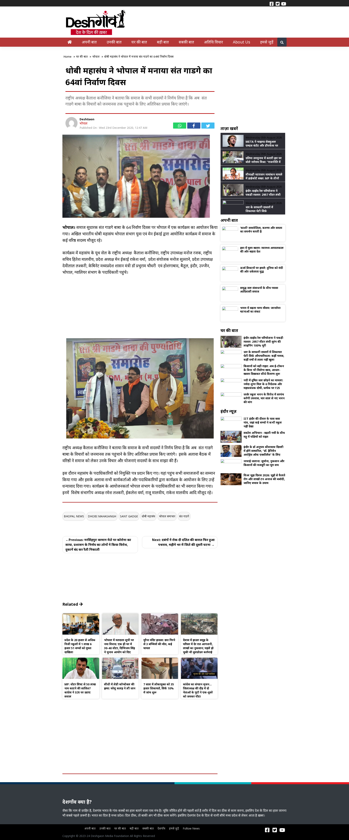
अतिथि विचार (213, 42)
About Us (241, 42)
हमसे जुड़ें (266, 42)
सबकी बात (186, 42)
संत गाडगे (184, 516)
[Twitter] (277, 3)
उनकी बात (114, 42)
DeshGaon (87, 119)
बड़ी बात (163, 42)
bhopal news (74, 516)
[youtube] (284, 3)
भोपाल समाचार (167, 516)
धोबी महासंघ (148, 516)
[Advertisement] (140, 310)
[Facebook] (271, 3)
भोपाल (83, 123)
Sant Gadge (129, 516)
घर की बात (139, 42)
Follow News (191, 828)
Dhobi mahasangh (102, 516)
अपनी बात (89, 42)
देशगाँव (161, 828)
